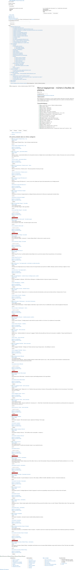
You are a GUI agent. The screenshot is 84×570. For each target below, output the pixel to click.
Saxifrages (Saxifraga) (19, 64)
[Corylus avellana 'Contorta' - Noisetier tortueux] (20, 288)
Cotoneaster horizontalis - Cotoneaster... (19, 481)
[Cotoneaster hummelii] (16, 486)
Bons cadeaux (13, 80)
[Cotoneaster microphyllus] (17, 513)
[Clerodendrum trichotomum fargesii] (18, 190)
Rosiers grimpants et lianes (20, 58)
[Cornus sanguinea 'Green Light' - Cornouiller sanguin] (22, 218)
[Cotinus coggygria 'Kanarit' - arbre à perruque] (20, 385)
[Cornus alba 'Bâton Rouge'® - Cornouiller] (20, 203)
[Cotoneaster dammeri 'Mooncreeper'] (19, 372)
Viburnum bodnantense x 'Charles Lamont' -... (20, 172)
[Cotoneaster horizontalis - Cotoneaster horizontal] (21, 474)
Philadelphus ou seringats (17, 562)
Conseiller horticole (14, 72)
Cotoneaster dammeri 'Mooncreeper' (18, 379)
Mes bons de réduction (49, 565)
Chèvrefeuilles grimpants (19, 48)
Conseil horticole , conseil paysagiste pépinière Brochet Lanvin (24, 73)
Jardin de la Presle (14, 69)
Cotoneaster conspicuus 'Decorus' (18, 435)
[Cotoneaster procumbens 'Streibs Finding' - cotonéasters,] (22, 541)
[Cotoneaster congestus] (16, 416)
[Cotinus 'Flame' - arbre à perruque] (18, 329)
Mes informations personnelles (50, 564)
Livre (14, 66)
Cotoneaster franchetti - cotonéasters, (18, 465)
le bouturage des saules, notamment (19, 79)
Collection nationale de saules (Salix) (19, 34)
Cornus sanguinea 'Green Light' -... (18, 225)
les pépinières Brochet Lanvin (18, 27)
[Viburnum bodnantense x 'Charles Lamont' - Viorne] (21, 165)
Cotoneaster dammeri (16, 448)
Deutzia (14, 45)
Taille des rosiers (16, 565)
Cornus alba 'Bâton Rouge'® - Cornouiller (19, 210)
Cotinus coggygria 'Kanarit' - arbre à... (18, 393)
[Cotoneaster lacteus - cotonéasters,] (19, 499)
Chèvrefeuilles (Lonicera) (17, 46)
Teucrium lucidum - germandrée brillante (19, 159)
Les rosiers (15, 38)
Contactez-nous (32, 563)
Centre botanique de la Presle (18, 71)
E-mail (62, 564)
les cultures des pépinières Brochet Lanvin (20, 39)
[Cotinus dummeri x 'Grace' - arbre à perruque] (20, 399)
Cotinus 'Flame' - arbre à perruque (18, 337)
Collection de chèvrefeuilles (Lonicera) (20, 32)
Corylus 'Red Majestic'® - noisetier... (18, 282)
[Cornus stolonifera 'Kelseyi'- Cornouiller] (19, 234)
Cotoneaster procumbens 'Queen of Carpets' (20, 532)
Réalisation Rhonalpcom (4, 569)
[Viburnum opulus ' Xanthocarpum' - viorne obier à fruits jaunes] (23, 301)
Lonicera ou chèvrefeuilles (17, 563)
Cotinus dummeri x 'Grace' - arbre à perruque (20, 407)
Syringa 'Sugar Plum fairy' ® (17, 257)
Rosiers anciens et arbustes (20, 57)
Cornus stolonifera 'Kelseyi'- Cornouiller (19, 241)
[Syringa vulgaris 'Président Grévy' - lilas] (19, 138)
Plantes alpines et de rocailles (18, 63)
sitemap (30, 567)
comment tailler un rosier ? (18, 78)
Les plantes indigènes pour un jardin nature (21, 42)
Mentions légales (32, 565)
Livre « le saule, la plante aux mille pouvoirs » (21, 40)
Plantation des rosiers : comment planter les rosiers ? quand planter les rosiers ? (27, 77)
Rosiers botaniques (18, 61)
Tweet (11, 130)
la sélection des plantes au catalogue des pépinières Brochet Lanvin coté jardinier (28, 30)
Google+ (20, 130)
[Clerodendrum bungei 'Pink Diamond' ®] (19, 177)
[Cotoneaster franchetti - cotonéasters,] (19, 457)
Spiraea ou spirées (16, 559)
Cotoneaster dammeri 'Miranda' (17, 364)
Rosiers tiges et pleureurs (20, 62)
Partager (15, 130)
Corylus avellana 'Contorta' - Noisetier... (19, 295)
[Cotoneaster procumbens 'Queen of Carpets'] (20, 526)
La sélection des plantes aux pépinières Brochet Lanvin (23, 29)
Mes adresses (47, 563)
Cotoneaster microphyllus (16, 520)
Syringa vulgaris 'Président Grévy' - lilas (19, 145)
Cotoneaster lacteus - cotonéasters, (18, 507)
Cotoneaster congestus (16, 423)
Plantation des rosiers (16, 566)
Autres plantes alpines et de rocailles (22, 65)
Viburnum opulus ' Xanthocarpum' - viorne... (20, 307)
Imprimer (13, 134)
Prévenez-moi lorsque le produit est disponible (45, 95)
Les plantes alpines (16, 37)
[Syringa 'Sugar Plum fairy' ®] (17, 250)
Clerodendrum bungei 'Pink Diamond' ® (19, 184)
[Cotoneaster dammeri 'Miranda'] (18, 356)
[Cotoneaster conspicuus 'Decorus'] (18, 428)
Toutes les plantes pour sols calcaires (20, 41)
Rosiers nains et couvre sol (20, 59)
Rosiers (14, 56)
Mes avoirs (47, 562)
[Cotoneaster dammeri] (16, 441)
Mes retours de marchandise (50, 560)
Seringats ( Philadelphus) (17, 49)
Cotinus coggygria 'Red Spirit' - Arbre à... (19, 350)
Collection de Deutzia (17, 31)
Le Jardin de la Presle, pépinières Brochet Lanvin (22, 70)
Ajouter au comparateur (16, 147)
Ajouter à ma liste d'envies (16, 132)
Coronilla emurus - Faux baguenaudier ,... (19, 269)
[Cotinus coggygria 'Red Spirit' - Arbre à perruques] (21, 343)
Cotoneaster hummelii (16, 493)
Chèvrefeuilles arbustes (19, 47)
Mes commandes (48, 559)
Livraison (30, 564)
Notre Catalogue (14, 43)
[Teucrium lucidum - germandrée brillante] (19, 151)
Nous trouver (13, 81)
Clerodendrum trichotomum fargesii (18, 197)
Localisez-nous (64, 563)
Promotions (31, 559)
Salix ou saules (15, 560)
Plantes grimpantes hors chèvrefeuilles (20, 55)
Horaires (32, 19)
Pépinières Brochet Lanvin (13, 19)
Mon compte (46, 558)
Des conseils (13, 74)
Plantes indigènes (16, 67)
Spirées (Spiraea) (16, 51)
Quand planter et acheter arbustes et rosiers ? (21, 75)
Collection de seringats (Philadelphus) (20, 33)
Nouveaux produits (32, 560)
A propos (30, 566)
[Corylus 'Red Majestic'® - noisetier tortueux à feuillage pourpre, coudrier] (25, 275)
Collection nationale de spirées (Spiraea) (20, 35)
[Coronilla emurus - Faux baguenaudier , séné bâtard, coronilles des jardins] (26, 263)
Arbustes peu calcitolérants (18, 54)
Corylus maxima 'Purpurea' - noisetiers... (19, 323)
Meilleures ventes (32, 562)
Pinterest (25, 130)
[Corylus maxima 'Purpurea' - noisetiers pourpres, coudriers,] (23, 316)
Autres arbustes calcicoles (18, 53)
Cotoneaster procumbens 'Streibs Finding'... (20, 549)
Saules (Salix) (15, 50)
